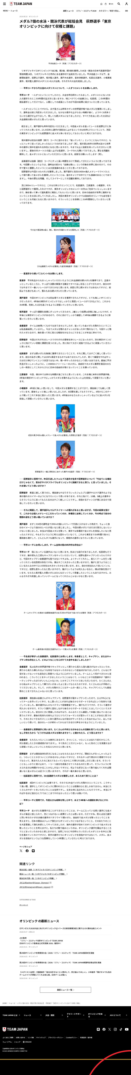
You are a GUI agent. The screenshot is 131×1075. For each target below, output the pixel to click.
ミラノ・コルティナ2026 (86, 10)
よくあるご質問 (8, 1037)
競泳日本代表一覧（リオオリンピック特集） (37, 878)
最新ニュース (68, 10)
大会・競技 (49, 1015)
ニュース (12, 1003)
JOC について (115, 1015)
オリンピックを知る (95, 1015)
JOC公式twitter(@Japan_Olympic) (34, 882)
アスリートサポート (74, 1015)
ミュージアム (7, 1042)
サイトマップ (41, 1037)
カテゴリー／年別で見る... (109, 10)
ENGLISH (28, 1042)
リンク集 (31, 1037)
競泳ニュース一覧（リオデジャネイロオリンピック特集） (42, 874)
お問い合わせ (20, 1037)
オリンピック (23, 905)
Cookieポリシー (71, 1037)
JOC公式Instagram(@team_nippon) (34, 887)
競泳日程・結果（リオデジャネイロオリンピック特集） (41, 869)
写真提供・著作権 (86, 1037)
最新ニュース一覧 (64, 989)
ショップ (17, 1042)
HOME (5, 1003)
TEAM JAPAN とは (10, 1015)
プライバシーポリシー (55, 1037)
